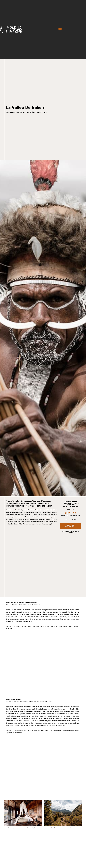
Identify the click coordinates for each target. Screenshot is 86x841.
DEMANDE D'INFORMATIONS (70, 525)
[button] (59, 29)
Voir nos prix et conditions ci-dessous (70, 531)
